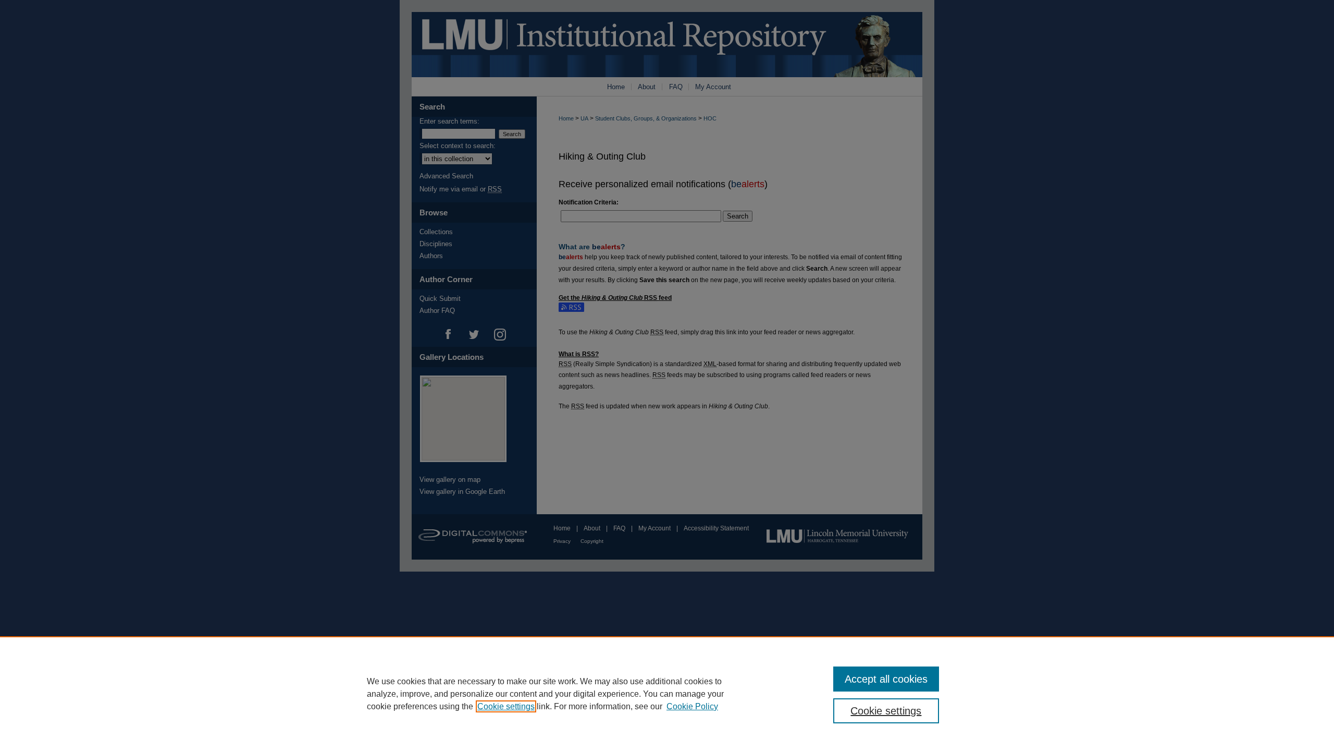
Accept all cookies (886, 679)
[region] (667, 693)
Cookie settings (506, 706)
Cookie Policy (692, 706)
